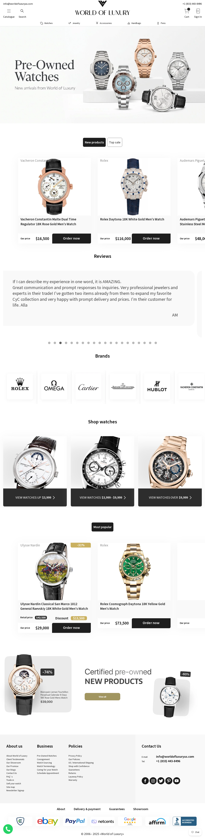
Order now (71, 238)
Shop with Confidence (79, 766)
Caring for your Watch (47, 769)
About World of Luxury (16, 755)
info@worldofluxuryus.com (18, 3)
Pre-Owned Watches (47, 755)
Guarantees (74, 769)
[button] (49, 343)
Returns (72, 773)
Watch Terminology (46, 766)
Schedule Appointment (48, 773)
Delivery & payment (87, 809)
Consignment (43, 759)
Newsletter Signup (15, 790)
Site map (10, 787)
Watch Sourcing (44, 762)
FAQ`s (9, 776)
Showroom (140, 809)
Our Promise (12, 766)
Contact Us (11, 773)
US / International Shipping (81, 762)
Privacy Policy (75, 755)
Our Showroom (13, 762)
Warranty (73, 780)
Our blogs (11, 769)
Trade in (10, 780)
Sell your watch (13, 783)
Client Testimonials (15, 759)
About (61, 809)
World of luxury (102, 13)
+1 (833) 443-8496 (192, 3)
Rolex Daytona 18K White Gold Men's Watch (132, 219)
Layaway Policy (76, 776)
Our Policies (74, 759)
